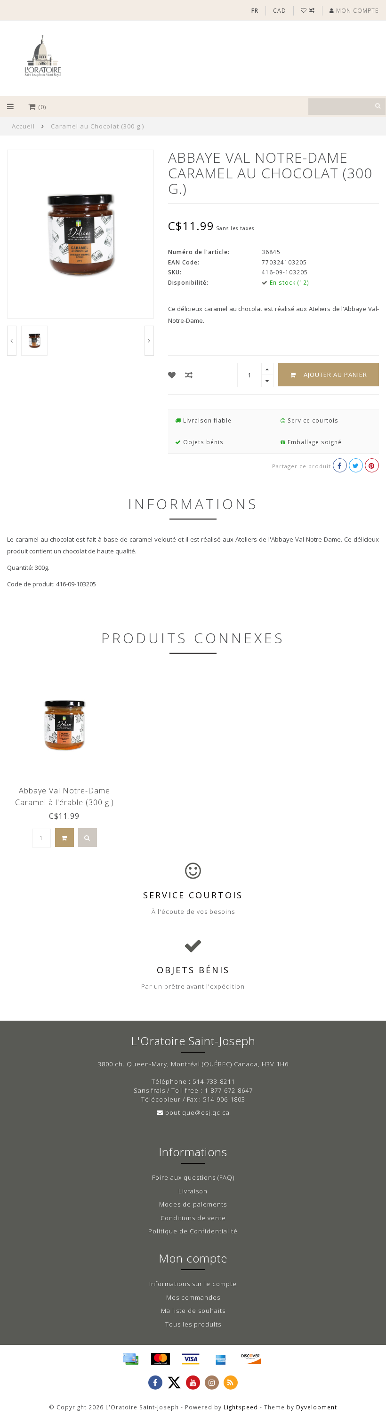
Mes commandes (193, 1297)
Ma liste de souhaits (193, 1310)
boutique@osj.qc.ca (197, 1112)
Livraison (193, 1191)
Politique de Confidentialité (193, 1231)
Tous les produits (193, 1324)
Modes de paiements (193, 1204)
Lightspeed (241, 1407)
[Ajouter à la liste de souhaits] (172, 375)
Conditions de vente (193, 1218)
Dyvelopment (316, 1407)
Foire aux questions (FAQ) (193, 1177)
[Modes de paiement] (130, 1359)
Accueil (23, 126)
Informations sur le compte (193, 1283)
